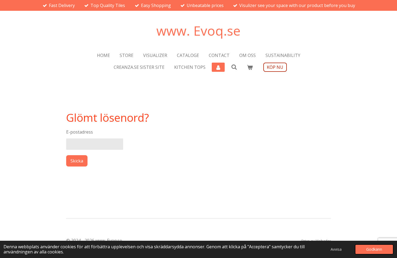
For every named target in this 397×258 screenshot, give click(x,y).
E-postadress (79, 132)
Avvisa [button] (336, 249)
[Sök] (233, 67)
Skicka (76, 161)
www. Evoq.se (198, 30)
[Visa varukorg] (249, 67)
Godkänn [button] (374, 249)
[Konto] (218, 67)
